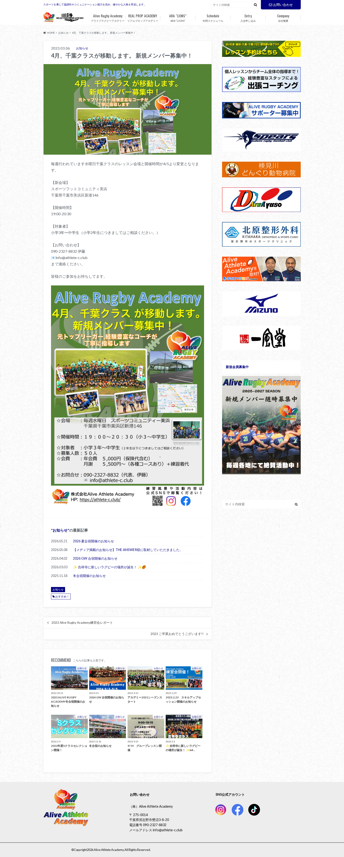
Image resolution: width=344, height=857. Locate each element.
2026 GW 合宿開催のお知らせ (95, 558)
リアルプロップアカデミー (142, 17)
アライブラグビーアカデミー (107, 17)
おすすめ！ (62, 596)
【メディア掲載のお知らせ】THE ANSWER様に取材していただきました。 (128, 550)
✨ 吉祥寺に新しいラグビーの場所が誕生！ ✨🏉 (109, 567)
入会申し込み (248, 17)
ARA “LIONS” (178, 17)
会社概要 (283, 17)
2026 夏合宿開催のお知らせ (93, 541)
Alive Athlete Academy (109, 850)
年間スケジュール (213, 17)
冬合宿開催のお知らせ (89, 576)
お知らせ (60, 530)
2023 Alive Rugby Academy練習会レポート (82, 622)
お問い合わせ (283, 5)
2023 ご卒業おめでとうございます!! (177, 634)
